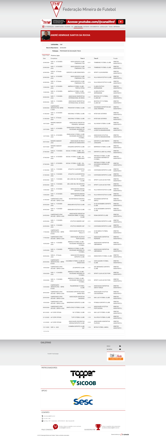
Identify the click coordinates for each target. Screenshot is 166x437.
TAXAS (111, 26)
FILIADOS (67, 26)
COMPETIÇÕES (59, 26)
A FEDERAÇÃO (49, 26)
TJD (72, 26)
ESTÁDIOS (86, 26)
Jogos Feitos (45, 55)
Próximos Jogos (55, 55)
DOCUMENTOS (94, 26)
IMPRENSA (116, 26)
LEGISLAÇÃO (104, 26)
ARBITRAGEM (78, 26)
